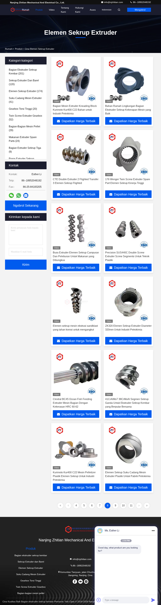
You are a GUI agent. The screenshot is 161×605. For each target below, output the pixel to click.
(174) (26, 91)
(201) (23, 71)
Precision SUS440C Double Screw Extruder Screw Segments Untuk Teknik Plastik (127, 256)
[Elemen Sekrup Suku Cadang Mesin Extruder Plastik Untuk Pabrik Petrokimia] (128, 447)
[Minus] (153, 531)
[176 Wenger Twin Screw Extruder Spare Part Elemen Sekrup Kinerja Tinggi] (128, 154)
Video (52, 10)
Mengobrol (140, 10)
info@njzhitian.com (114, 2)
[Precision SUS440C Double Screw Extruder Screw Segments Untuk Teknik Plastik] (128, 227)
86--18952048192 (141, 2)
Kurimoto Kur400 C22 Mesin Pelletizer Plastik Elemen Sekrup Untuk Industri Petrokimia (74, 476)
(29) (24, 128)
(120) (24, 82)
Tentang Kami (65, 9)
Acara (93, 10)
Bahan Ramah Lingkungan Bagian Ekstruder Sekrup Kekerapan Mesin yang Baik (128, 110)
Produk (39, 10)
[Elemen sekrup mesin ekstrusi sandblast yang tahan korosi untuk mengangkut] (76, 300)
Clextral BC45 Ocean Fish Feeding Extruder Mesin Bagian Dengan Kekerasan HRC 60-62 (72, 403)
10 (123, 505)
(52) (25, 117)
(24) (23, 139)
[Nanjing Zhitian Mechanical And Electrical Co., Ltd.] (20, 10)
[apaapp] (18, 195)
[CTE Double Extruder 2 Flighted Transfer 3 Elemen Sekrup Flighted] (76, 154)
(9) (25, 150)
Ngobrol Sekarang (25, 205)
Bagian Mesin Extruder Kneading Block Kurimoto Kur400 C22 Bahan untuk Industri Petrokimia (75, 110)
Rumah (25, 10)
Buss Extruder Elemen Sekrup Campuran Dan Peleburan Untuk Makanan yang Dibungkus (76, 256)
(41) (25, 100)
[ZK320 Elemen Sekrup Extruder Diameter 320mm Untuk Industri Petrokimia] (128, 300)
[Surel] (26, 195)
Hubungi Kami (79, 9)
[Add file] (99, 599)
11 (131, 505)
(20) (23, 108)
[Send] (153, 599)
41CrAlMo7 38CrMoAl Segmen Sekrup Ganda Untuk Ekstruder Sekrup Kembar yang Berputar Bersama (127, 403)
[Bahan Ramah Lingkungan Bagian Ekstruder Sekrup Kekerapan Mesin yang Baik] (128, 80)
